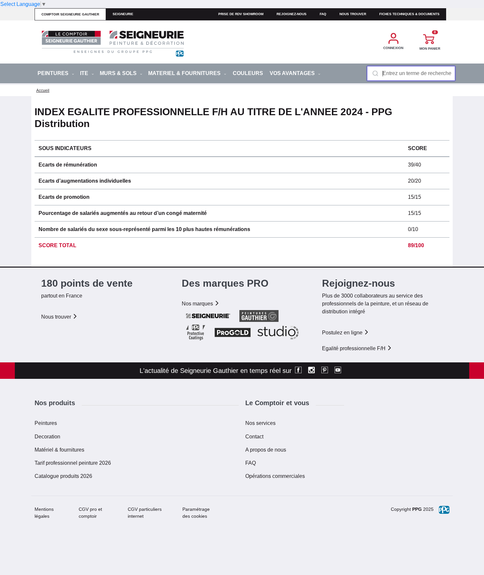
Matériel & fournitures (59, 450)
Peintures (46, 423)
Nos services (260, 423)
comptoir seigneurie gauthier (70, 14)
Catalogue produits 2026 (63, 476)
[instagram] (311, 370)
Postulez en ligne (343, 332)
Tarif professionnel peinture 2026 (73, 463)
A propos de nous (265, 450)
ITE (85, 73)
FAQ (250, 463)
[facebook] (298, 370)
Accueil (42, 90)
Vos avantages (293, 73)
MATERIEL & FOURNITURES (185, 73)
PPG (417, 509)
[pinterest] (324, 370)
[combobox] (411, 73)
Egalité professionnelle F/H (354, 348)
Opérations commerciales (275, 476)
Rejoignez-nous (292, 14)
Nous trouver (352, 14)
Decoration (47, 436)
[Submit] (375, 73)
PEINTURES (54, 73)
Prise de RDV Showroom (240, 14)
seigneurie (123, 14)
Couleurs (248, 73)
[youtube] (338, 370)
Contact (254, 436)
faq (323, 14)
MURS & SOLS (119, 73)
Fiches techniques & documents (409, 14)
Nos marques (198, 303)
